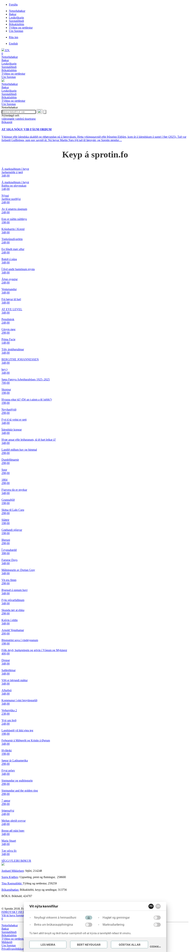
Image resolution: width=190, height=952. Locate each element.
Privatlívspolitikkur (12, 948)
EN (158, 906)
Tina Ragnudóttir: (12, 883)
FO (151, 906)
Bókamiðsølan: (10, 889)
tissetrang (30, 118)
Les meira (48, 944)
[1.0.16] (155, 946)
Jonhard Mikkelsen (12, 870)
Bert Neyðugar (89, 944)
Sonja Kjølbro (9, 877)
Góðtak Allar (129, 944)
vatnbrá (20, 118)
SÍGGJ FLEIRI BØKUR (16, 860)
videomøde (8, 118)
